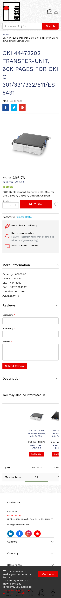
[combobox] (22, 26)
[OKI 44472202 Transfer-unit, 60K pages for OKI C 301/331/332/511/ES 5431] (36, 417)
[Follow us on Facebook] (19, 533)
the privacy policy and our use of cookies (17, 591)
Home (5, 34)
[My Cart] (49, 11)
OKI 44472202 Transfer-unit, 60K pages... (37, 433)
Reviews (9, 305)
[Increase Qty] (15, 205)
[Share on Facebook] (5, 107)
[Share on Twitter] (14, 107)
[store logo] (11, 11)
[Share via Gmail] (22, 107)
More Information (16, 265)
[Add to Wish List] (56, 204)
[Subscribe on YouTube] (37, 533)
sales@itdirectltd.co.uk (18, 524)
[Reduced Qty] (5, 205)
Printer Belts (24, 216)
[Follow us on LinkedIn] (10, 533)
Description (11, 379)
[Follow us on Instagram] (28, 533)
